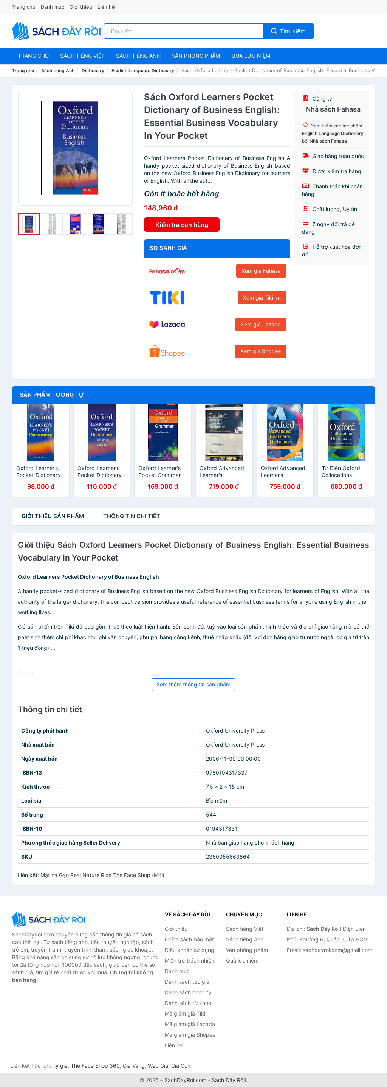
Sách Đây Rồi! (229, 1080)
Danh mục (52, 7)
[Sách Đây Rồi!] (50, 919)
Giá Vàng (134, 1065)
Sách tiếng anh (138, 56)
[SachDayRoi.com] (58, 31)
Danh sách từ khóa (188, 1003)
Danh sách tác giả (187, 981)
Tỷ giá (60, 1065)
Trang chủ (24, 7)
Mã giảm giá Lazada (190, 1024)
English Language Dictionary (142, 70)
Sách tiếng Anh (57, 70)
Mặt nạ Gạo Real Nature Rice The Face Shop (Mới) (102, 875)
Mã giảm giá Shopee (190, 1034)
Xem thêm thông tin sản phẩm (193, 684)
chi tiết (131, 516)
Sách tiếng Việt (244, 929)
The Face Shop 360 (95, 1065)
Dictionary (93, 70)
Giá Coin (181, 1065)
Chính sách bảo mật (189, 939)
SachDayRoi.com (185, 1080)
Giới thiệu (81, 7)
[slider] (29, 224)
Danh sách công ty (188, 992)
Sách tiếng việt (82, 56)
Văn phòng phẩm (196, 56)
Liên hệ (106, 7)
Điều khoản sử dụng (189, 950)
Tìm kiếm (292, 31)
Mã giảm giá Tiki (185, 1013)
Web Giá (158, 1065)
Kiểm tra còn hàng (181, 224)
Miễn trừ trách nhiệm (190, 960)
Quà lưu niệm (250, 56)
